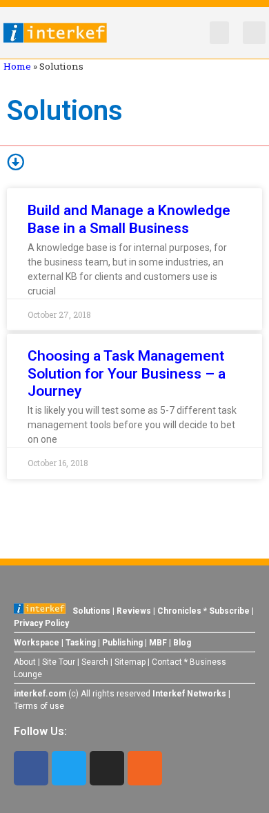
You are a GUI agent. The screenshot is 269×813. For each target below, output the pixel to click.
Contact (167, 662)
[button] (219, 32)
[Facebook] (31, 768)
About (25, 662)
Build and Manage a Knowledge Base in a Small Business (129, 219)
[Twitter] (69, 768)
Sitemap (130, 662)
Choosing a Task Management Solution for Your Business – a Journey (127, 373)
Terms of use (39, 706)
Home (17, 66)
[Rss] (145, 768)
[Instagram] (107, 768)
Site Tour (58, 662)
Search (94, 662)
